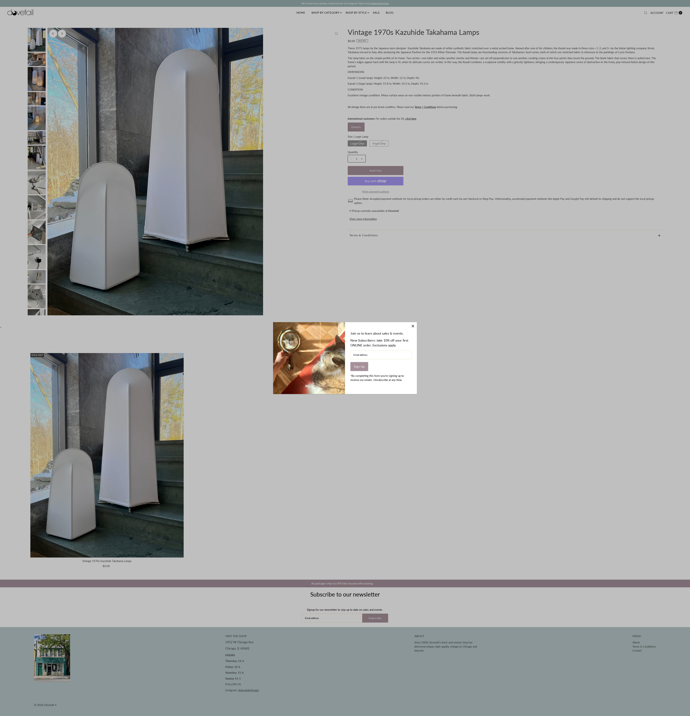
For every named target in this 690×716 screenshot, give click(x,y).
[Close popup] (413, 326)
